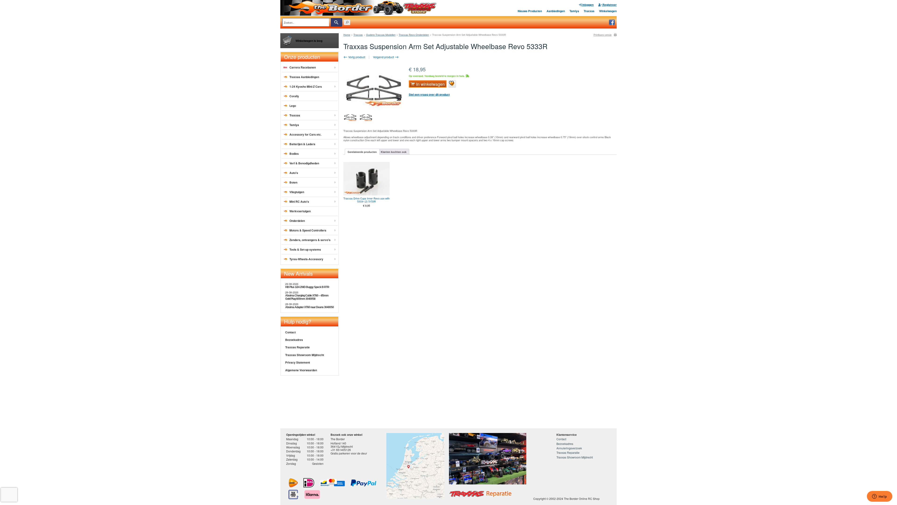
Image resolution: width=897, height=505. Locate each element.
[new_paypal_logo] (363, 483)
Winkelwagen (608, 11)
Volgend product (384, 57)
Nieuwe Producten (530, 11)
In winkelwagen (430, 84)
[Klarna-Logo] (312, 494)
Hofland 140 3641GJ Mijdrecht (342, 444)
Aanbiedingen (556, 11)
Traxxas (589, 11)
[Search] (336, 22)
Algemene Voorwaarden (301, 370)
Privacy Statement (297, 362)
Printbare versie (603, 34)
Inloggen (588, 5)
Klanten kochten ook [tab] (393, 152)
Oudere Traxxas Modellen (380, 34)
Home (346, 34)
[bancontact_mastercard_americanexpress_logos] (332, 483)
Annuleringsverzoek (569, 448)
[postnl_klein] (293, 482)
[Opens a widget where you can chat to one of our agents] (879, 497)
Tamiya (574, 11)
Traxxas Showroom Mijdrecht (304, 355)
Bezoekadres (294, 340)
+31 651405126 (341, 450)
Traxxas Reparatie (297, 347)
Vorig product (356, 57)
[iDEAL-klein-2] (308, 482)
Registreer (609, 5)
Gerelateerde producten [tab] (362, 152)
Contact (290, 332)
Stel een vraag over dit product (429, 94)
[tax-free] (293, 494)
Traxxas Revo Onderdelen (414, 34)
